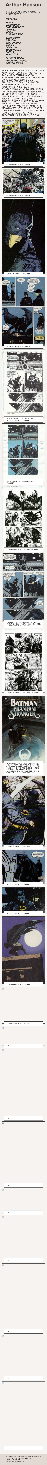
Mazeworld (14, 50)
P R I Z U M (16, 1459)
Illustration (15, 58)
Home (9, 22)
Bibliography (15, 27)
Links (9, 32)
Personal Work (16, 61)
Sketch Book (14, 63)
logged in (19, 1461)
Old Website (14, 34)
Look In (11, 47)
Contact (11, 30)
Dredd (10, 45)
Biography (13, 25)
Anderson (13, 38)
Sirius (10, 52)
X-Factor (12, 54)
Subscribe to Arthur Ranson (19, 1458)
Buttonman (13, 43)
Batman (11, 40)
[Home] (23, 5)
